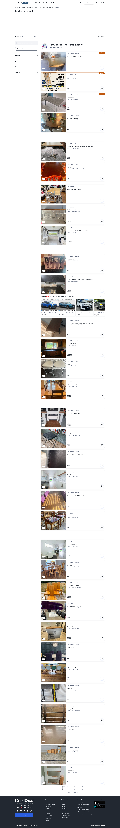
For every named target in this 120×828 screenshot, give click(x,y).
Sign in (24, 815)
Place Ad (89, 2)
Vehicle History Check (51, 811)
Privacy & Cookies (23, 825)
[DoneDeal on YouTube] (24, 811)
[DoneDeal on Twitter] (21, 811)
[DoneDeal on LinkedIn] (27, 811)
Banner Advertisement (83, 811)
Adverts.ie (48, 823)
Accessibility (65, 817)
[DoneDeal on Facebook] (17, 811)
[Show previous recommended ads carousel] (101, 296)
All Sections (30, 7)
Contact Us (64, 811)
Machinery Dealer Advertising (85, 814)
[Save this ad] (102, 67)
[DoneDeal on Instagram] (31, 811)
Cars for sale (49, 802)
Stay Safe (64, 808)
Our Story (80, 802)
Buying (63, 804)
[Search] (17, 49)
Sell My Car (48, 808)
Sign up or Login (100, 2)
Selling (63, 806)
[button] (51, 2)
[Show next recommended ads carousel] (103, 296)
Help (63, 802)
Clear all (36, 36)
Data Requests (65, 813)
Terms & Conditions (33, 825)
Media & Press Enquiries (83, 804)
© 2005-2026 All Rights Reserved (97, 825)
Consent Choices (66, 815)
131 (81, 788)
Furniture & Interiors (48, 7)
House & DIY (38, 7)
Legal (16, 825)
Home (23, 7)
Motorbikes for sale (50, 804)
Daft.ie (47, 820)
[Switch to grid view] (93, 36)
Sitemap (48, 813)
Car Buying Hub (49, 815)
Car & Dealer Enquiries (83, 809)
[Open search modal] (81, 3)
